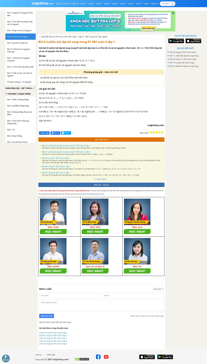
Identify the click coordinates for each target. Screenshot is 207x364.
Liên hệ (38, 354)
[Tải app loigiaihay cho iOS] (193, 41)
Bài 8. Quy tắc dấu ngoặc (97, 36)
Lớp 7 (99, 3)
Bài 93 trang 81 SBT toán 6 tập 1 (55, 166)
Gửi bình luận (46, 316)
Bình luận (45, 133)
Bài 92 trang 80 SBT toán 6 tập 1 (55, 172)
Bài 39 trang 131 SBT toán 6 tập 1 (183, 59)
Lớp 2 (138, 3)
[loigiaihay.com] (42, 4)
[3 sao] (156, 132)
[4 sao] (159, 132)
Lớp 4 (123, 3)
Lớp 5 (115, 3)
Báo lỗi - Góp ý (101, 184)
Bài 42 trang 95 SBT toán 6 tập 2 (53, 343)
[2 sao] (153, 132)
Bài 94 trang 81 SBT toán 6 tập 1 (55, 158)
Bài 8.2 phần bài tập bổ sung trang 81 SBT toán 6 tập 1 (66, 145)
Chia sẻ (56, 133)
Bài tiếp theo (101, 139)
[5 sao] (162, 132)
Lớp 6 (107, 3)
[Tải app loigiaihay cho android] (175, 41)
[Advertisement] (185, 106)
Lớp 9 (83, 3)
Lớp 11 (67, 3)
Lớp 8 (91, 3)
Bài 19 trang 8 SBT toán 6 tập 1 (182, 62)
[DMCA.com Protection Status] (82, 360)
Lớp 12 (59, 3)
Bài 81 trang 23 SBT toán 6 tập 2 (53, 335)
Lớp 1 (146, 3)
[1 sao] (150, 132)
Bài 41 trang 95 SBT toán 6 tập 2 (53, 341)
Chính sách (51, 354)
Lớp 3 (131, 3)
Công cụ (154, 3)
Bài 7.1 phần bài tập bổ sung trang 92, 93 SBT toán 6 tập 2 (185, 55)
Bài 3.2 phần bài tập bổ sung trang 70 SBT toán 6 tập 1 (185, 66)
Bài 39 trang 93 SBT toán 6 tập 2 (53, 332)
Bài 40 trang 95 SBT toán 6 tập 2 (53, 338)
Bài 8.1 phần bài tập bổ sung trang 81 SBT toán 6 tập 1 (66, 152)
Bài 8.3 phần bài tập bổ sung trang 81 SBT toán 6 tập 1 (76, 42)
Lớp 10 (75, 3)
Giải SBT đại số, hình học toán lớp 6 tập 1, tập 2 (62, 36)
